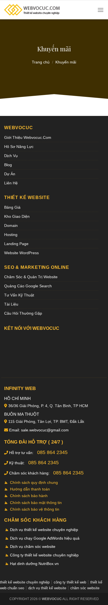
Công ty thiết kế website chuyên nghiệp (44, 555)
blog (8, 165)
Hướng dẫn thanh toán (30, 489)
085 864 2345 (52, 452)
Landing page (16, 244)
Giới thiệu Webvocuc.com (27, 137)
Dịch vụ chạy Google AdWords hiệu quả (44, 538)
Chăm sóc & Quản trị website (31, 277)
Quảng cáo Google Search (28, 286)
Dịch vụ (11, 155)
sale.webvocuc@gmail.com (45, 430)
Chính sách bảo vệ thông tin (34, 509)
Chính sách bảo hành (29, 495)
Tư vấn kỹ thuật (19, 295)
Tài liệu (11, 304)
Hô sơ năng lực (19, 146)
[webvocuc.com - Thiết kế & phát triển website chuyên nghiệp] (32, 9)
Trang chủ (41, 62)
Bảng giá (12, 207)
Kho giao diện (17, 216)
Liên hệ (11, 183)
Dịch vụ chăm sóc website (32, 546)
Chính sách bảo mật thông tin (36, 502)
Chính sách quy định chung (34, 482)
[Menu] (100, 10)
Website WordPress (21, 253)
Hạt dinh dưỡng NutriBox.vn (34, 563)
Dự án (9, 174)
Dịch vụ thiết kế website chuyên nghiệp (44, 529)
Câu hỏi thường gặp (23, 313)
